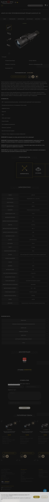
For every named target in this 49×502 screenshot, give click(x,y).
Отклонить (44, 497)
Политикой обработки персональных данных (18, 494)
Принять (36, 497)
